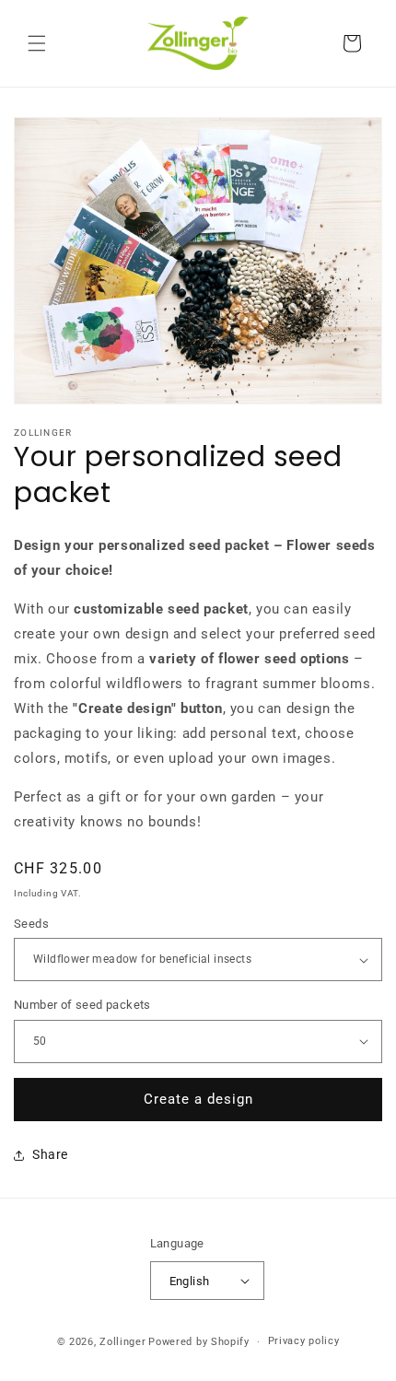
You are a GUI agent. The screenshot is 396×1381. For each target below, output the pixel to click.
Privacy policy (304, 1341)
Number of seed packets (82, 1005)
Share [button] (50, 1154)
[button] (37, 43)
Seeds (31, 923)
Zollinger (122, 1342)
